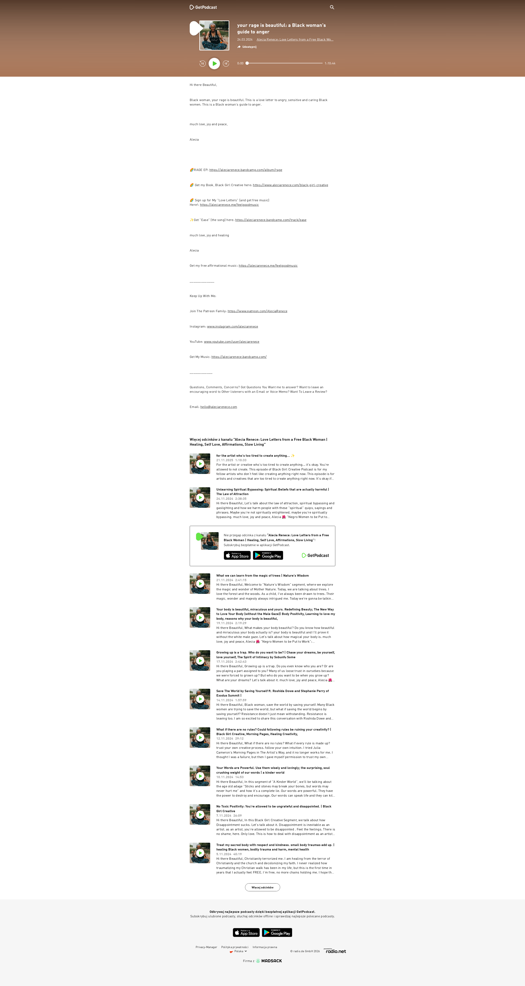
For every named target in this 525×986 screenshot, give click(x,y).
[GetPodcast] (200, 7)
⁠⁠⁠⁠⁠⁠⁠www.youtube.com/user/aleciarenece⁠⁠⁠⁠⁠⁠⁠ (231, 342)
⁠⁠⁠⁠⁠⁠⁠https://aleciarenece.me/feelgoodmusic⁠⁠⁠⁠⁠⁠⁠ (229, 205)
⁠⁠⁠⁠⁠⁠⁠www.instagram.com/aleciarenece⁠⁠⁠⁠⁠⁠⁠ (232, 326)
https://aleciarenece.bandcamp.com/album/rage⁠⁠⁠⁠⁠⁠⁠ (245, 170)
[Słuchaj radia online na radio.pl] (335, 950)
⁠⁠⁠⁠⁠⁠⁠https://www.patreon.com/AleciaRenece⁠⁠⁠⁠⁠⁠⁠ (257, 311)
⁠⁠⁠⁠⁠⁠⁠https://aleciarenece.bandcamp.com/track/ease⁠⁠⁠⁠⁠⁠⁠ (270, 220)
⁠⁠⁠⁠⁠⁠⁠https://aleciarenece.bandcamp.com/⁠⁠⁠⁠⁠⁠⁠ (239, 357)
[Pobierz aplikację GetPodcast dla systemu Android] (268, 555)
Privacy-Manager (206, 947)
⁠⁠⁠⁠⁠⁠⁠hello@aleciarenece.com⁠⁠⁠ (218, 407)
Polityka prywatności (235, 947)
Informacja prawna (265, 947)
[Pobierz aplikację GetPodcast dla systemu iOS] (237, 555)
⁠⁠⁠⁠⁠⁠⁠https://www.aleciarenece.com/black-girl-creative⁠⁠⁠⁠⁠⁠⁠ (290, 185)
